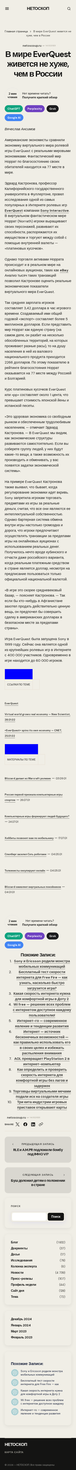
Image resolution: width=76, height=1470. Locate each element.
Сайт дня (17, 1291)
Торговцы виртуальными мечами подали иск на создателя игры (42, 1094)
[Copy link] (41, 1124)
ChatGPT (13, 108)
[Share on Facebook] (25, 1124)
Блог (14, 1242)
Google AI (14, 117)
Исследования (21, 1260)
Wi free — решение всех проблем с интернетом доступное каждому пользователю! (42, 1010)
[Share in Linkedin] (33, 1124)
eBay (64, 270)
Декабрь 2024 (21, 1319)
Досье (15, 1254)
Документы (19, 1248)
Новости (17, 1272)
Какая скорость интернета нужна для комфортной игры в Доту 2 (41, 996)
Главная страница (16, 31)
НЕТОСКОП (38, 8)
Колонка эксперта (24, 1266)
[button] (7, 8)
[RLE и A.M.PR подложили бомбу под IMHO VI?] (38, 1150)
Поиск (15, 1206)
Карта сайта (14, 1452)
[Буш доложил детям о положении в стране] (38, 1180)
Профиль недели (23, 1284)
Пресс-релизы (22, 1278)
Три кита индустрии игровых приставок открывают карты (42, 1105)
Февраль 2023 (21, 1337)
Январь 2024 (21, 1325)
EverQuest (14, 210)
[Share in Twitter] (17, 1124)
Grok (52, 108)
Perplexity (34, 108)
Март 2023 (18, 1331)
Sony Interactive (54, 210)
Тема (14, 1297)
